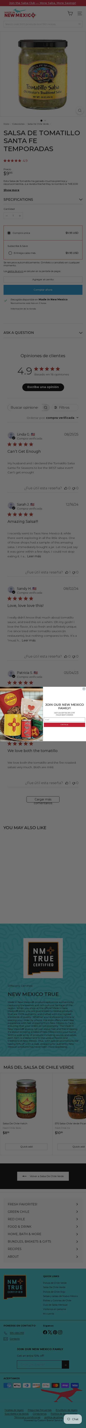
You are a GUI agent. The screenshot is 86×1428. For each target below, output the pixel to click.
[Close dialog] (84, 688)
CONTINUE (64, 725)
